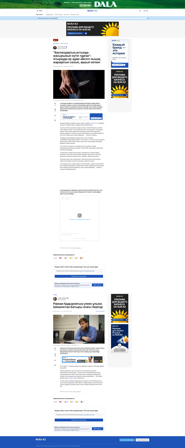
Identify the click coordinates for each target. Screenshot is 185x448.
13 (67, 401)
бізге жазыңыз (77, 248)
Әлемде (55, 294)
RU (140, 10)
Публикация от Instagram (79, 238)
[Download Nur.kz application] (92, 4)
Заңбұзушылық (49, 14)
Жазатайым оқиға (74, 14)
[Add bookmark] (55, 120)
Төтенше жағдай (58, 14)
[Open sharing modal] (55, 115)
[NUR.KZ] (92, 11)
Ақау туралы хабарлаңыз (127, 440)
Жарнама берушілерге (142, 440)
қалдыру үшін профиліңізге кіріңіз (86, 270)
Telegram (71, 378)
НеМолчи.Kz (94, 123)
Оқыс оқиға (39, 14)
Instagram (98, 285)
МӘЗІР (40, 10)
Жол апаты (66, 14)
